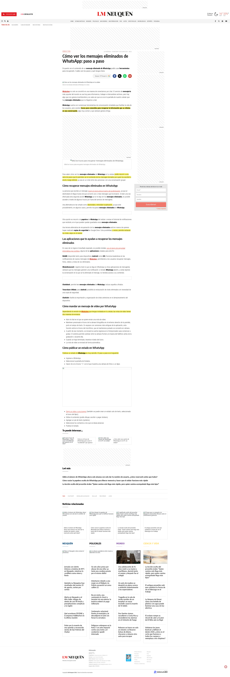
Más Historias (36, 24)
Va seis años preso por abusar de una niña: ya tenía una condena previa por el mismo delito (101, 570)
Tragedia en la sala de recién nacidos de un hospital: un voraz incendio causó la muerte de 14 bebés (128, 601)
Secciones (149, 659)
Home (72, 21)
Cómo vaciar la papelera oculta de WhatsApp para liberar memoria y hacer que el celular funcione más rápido (105, 480)
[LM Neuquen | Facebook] (216, 21)
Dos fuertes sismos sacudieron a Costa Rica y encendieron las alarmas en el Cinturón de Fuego (128, 616)
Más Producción (113, 21)
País (121, 21)
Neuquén (88, 21)
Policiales (96, 21)
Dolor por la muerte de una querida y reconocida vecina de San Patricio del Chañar (74, 628)
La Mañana (107, 51)
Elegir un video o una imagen (76, 411)
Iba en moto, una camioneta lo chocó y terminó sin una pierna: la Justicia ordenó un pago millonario (101, 599)
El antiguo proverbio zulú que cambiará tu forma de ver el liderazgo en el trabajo (153, 529)
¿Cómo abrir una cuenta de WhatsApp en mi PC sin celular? (121, 440)
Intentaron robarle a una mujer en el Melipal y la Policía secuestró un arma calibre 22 (101, 584)
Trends (135, 659)
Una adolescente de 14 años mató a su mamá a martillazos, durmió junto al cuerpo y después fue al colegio (128, 571)
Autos (125, 21)
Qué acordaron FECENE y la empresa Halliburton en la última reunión (74, 615)
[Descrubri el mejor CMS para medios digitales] (161, 673)
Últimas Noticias (80, 21)
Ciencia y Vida (66, 51)
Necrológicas (142, 21)
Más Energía (103, 21)
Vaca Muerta (15, 24)
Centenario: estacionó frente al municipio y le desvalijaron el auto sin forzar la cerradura (100, 614)
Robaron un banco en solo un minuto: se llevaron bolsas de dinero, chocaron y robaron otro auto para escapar (128, 631)
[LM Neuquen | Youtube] (226, 21)
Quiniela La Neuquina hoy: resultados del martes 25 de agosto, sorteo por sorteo (74, 586)
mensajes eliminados (83, 496)
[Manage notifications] (225, 666)
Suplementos (137, 661)
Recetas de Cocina (47, 24)
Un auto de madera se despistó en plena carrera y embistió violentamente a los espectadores (128, 586)
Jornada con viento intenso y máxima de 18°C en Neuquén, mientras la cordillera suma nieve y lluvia (74, 571)
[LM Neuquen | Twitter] (219, 21)
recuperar (103, 496)
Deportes (149, 21)
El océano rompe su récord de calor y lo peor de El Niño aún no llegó (154, 617)
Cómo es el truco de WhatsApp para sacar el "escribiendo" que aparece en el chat (84, 441)
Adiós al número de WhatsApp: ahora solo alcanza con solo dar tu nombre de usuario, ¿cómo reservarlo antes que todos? (109, 477)
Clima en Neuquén (25, 24)
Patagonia (157, 21)
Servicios (149, 661)
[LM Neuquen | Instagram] (223, 21)
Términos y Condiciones (139, 663)
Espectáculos (132, 21)
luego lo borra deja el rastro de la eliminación (104, 191)
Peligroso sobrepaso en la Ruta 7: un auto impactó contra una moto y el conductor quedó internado (101, 629)
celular (94, 496)
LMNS (110, 496)
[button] (2, 21)
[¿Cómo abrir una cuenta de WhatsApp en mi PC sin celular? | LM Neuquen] (105, 441)
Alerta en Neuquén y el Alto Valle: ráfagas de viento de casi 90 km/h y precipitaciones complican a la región (74, 601)
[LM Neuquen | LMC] (26, 14)
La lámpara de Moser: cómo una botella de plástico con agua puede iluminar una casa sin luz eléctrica (154, 603)
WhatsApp (115, 51)
